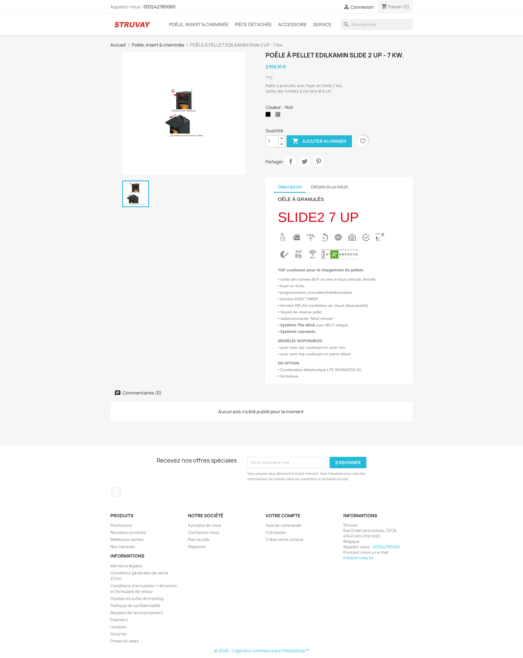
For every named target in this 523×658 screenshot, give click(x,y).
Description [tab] (290, 187)
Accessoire (292, 24)
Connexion (276, 532)
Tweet (304, 161)
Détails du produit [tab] (329, 187)
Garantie (118, 633)
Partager (290, 161)
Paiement (119, 619)
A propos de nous (204, 525)
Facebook (116, 492)
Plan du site (198, 539)
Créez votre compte (284, 539)
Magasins (197, 546)
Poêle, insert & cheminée (199, 24)
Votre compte (283, 516)
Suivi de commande (283, 525)
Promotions (121, 525)
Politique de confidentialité (135, 605)
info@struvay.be (358, 557)
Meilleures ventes (127, 539)
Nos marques (122, 546)
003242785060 (159, 7)
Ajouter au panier (319, 141)
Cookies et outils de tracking (136, 598)
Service (322, 24)
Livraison (118, 626)
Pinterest (318, 161)
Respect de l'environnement (136, 612)
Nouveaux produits (128, 532)
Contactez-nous (203, 532)
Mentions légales (126, 565)
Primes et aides (124, 641)
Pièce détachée (253, 24)
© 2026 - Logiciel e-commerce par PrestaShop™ (261, 651)
